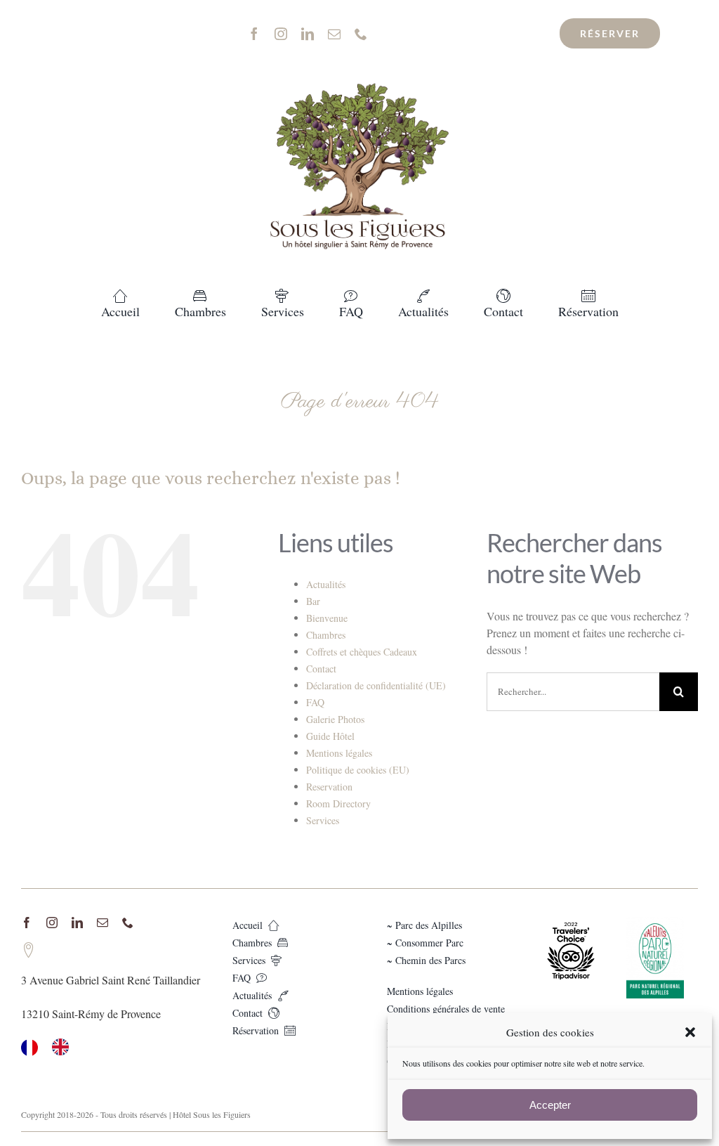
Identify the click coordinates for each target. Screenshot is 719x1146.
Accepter (550, 1105)
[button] (690, 1032)
